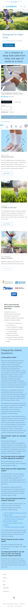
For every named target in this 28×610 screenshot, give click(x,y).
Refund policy (22, 603)
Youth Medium (7, 102)
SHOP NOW (6, 173)
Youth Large (18, 102)
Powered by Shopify (14, 603)
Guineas (8, 603)
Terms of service (18, 606)
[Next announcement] (25, 2)
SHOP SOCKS (9, 45)
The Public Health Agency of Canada (14, 527)
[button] (3, 6)
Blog (4, 584)
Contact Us (6, 591)
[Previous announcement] (2, 2)
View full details (5, 121)
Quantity (3, 105)
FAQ (4, 581)
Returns (5, 577)
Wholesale (5, 588)
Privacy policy (11, 606)
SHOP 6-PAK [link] (7, 268)
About (4, 574)
